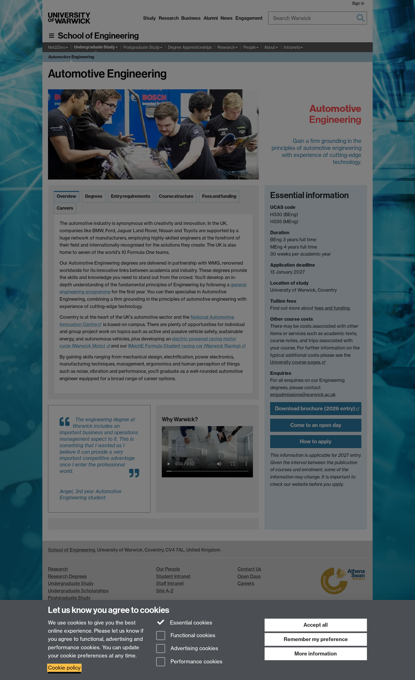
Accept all (315, 625)
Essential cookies (190, 622)
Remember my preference (316, 639)
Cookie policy (64, 668)
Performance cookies (195, 662)
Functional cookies (192, 635)
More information (315, 653)
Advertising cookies (193, 648)
